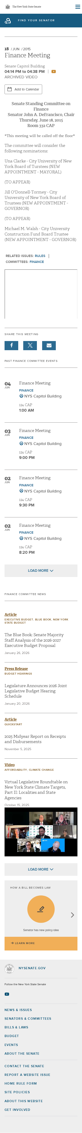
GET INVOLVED (18, 1110)
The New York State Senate (26, 7)
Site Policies (17, 1092)
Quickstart (13, 724)
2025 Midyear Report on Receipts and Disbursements (35, 739)
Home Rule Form (21, 1083)
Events (11, 1045)
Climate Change (41, 770)
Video (10, 764)
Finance (37, 262)
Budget (12, 1036)
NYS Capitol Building (43, 396)
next (72, 915)
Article (11, 614)
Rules (40, 256)
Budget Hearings (18, 673)
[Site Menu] (77, 7)
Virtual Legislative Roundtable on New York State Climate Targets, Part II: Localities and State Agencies (36, 790)
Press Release (16, 668)
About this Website (24, 1101)
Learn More (25, 943)
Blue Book (43, 619)
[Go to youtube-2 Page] (7, 994)
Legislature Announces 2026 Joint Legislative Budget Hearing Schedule (36, 691)
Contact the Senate (24, 1066)
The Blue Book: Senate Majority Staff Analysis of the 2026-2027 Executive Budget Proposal (34, 640)
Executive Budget (19, 619)
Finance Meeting (35, 383)
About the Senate (22, 1053)
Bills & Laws (16, 1027)
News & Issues (18, 1010)
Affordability (16, 770)
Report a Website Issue (28, 1075)
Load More (38, 570)
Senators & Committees (28, 1018)
